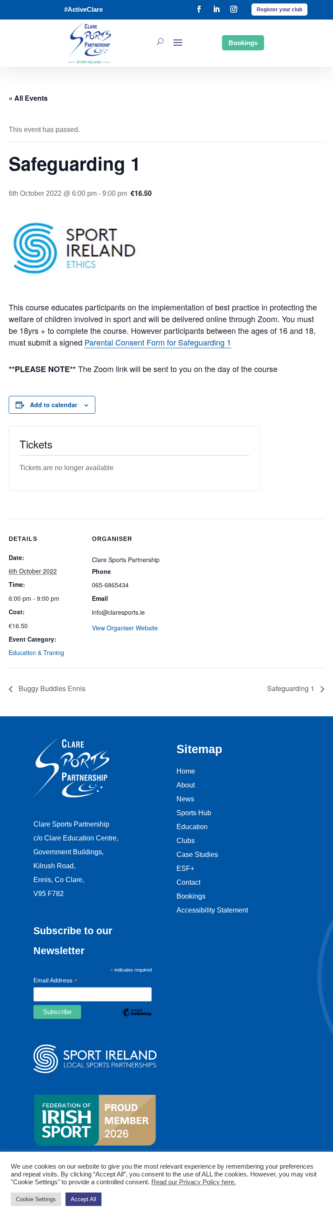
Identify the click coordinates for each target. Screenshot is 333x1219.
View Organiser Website (125, 627)
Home (185, 771)
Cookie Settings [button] (36, 1199)
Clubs (185, 840)
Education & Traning (36, 652)
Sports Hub (193, 813)
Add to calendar (53, 404)
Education (192, 826)
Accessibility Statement (212, 910)
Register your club (279, 10)
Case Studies (197, 854)
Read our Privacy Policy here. (193, 1182)
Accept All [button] (83, 1199)
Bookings (243, 42)
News (185, 799)
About (185, 785)
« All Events (28, 98)
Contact (188, 882)
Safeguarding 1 (291, 688)
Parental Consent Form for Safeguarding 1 (158, 342)
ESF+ (185, 868)
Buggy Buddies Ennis (51, 688)
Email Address (55, 981)
